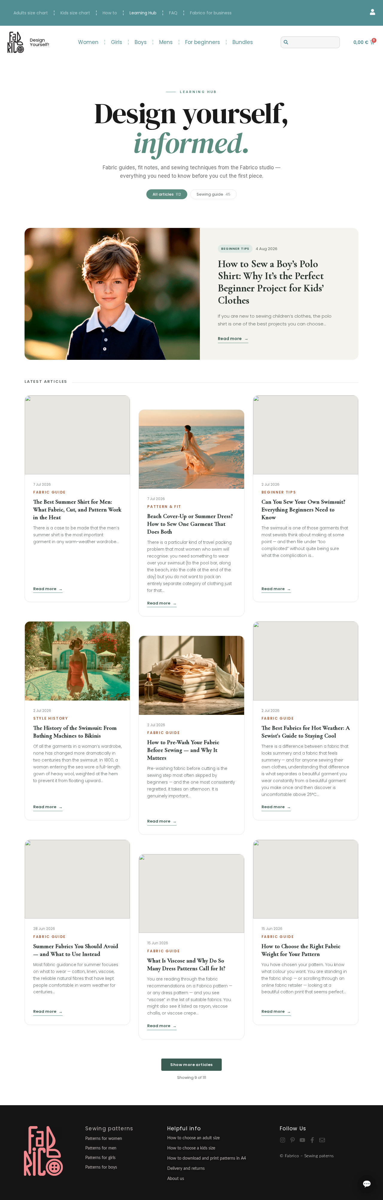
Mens (166, 42)
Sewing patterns (109, 1128)
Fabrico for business (211, 13)
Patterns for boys (101, 1167)
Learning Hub (143, 13)
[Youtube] (302, 1140)
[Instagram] (282, 1140)
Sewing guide (213, 194)
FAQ (173, 13)
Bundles (242, 42)
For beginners (202, 42)
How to (110, 13)
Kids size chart (75, 13)
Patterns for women (103, 1139)
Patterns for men (100, 1148)
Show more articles (191, 1064)
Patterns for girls (100, 1158)
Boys (141, 42)
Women (88, 42)
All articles (167, 194)
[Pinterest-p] (292, 1140)
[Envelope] (322, 1140)
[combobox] (310, 42)
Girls (116, 42)
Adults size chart (30, 13)
